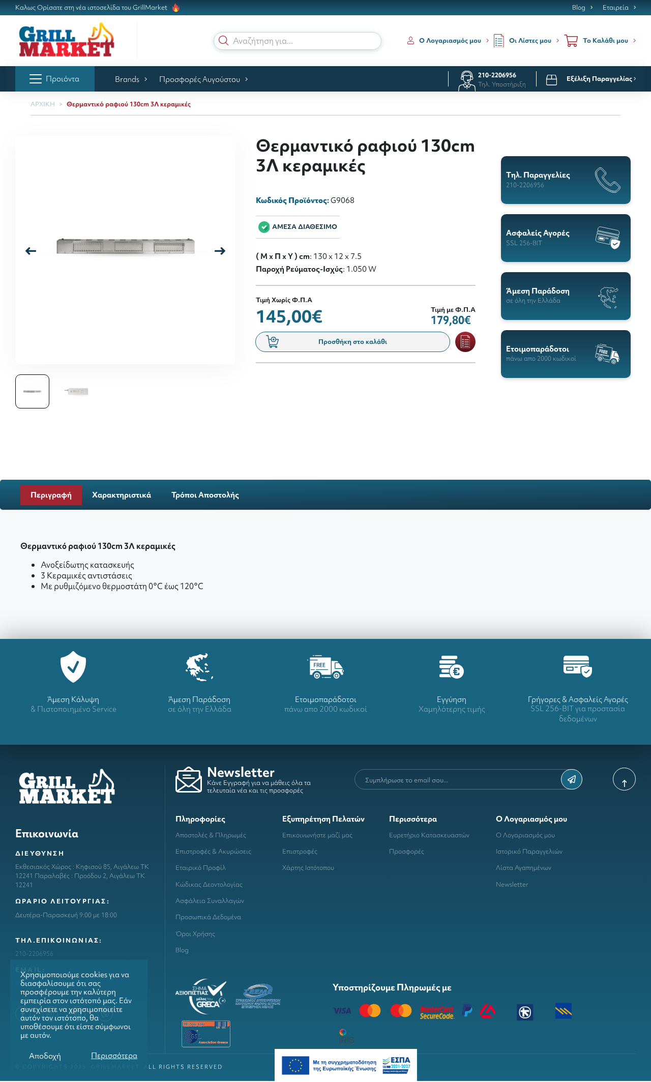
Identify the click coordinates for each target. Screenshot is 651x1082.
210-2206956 (497, 75)
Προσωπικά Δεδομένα (208, 917)
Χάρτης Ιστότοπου (308, 867)
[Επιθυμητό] (465, 342)
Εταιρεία (616, 8)
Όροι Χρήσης (195, 933)
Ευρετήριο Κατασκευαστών (429, 835)
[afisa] (346, 1064)
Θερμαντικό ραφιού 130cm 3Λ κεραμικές (129, 104)
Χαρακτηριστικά (121, 494)
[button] (224, 41)
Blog (578, 8)
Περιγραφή (51, 494)
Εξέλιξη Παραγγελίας (600, 79)
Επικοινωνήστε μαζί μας (317, 835)
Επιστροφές (299, 851)
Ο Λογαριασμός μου (525, 835)
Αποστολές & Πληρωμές (210, 835)
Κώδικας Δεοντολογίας (209, 884)
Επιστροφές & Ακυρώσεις (213, 851)
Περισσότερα (114, 1055)
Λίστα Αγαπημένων (523, 867)
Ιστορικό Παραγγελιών (529, 851)
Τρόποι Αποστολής (205, 494)
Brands (127, 79)
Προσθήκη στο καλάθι (352, 341)
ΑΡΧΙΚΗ (43, 104)
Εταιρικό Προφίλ (200, 867)
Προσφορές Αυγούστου (199, 79)
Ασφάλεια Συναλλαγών (209, 900)
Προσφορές (406, 851)
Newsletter (512, 884)
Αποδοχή (45, 1055)
